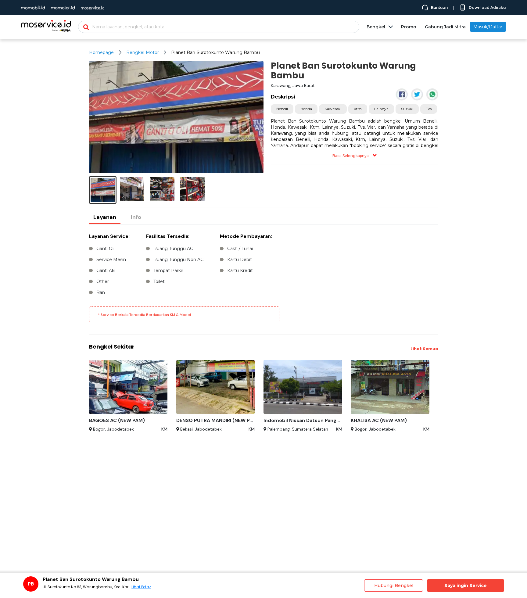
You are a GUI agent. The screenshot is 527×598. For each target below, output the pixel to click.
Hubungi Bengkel (393, 585)
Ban (100, 292)
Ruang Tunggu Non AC (178, 259)
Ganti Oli (105, 248)
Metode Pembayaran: (246, 236)
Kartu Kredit (240, 270)
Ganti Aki (105, 270)
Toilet (159, 281)
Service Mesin (111, 259)
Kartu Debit (239, 259)
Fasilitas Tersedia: (167, 236)
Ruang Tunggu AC (173, 248)
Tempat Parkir (168, 270)
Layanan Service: (109, 236)
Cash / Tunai (240, 248)
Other (102, 281)
